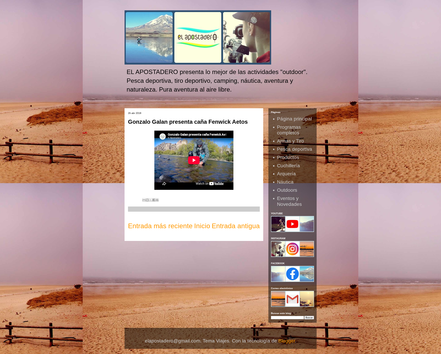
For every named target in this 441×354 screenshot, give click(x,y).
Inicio (202, 226)
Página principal (294, 118)
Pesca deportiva (294, 149)
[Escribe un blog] (147, 200)
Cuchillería (288, 165)
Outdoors (287, 190)
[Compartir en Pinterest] (157, 200)
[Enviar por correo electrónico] (144, 200)
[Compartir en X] (150, 200)
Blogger (286, 341)
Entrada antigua (236, 226)
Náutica (285, 182)
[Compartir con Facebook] (154, 200)
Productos (288, 157)
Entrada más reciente (160, 226)
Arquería (286, 173)
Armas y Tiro (290, 141)
